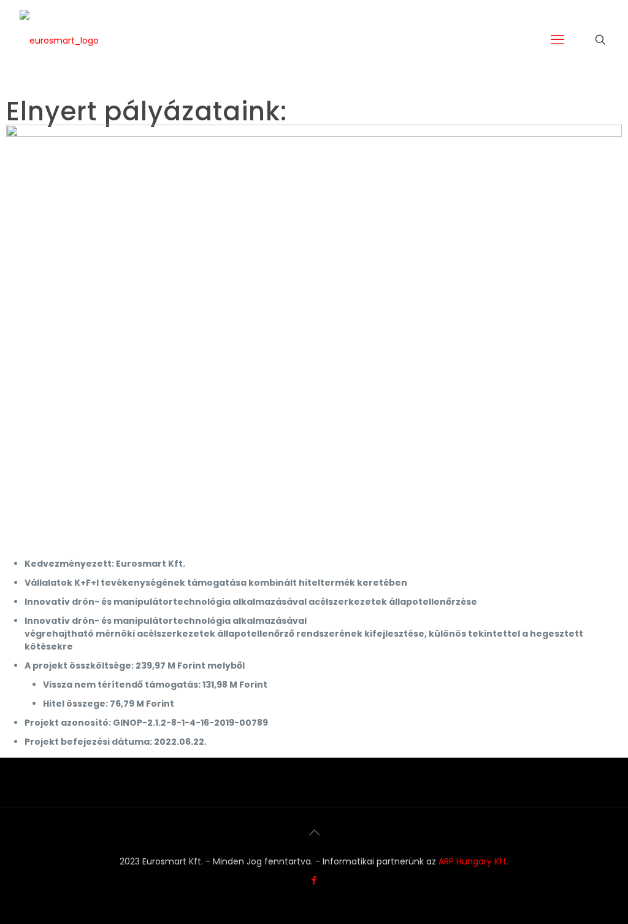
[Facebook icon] (314, 880)
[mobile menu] (557, 39)
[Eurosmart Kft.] (59, 40)
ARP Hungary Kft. (473, 861)
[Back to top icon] (314, 832)
